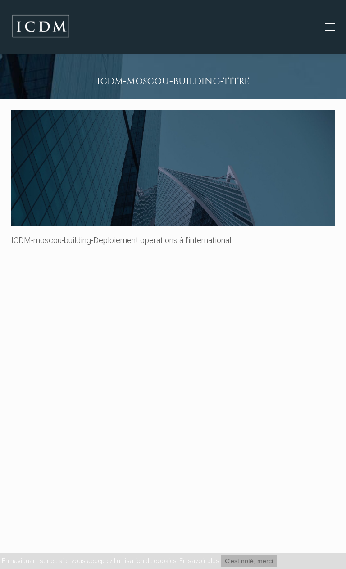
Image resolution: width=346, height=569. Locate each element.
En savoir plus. (200, 560)
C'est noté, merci (249, 560)
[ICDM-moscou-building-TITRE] (173, 168)
